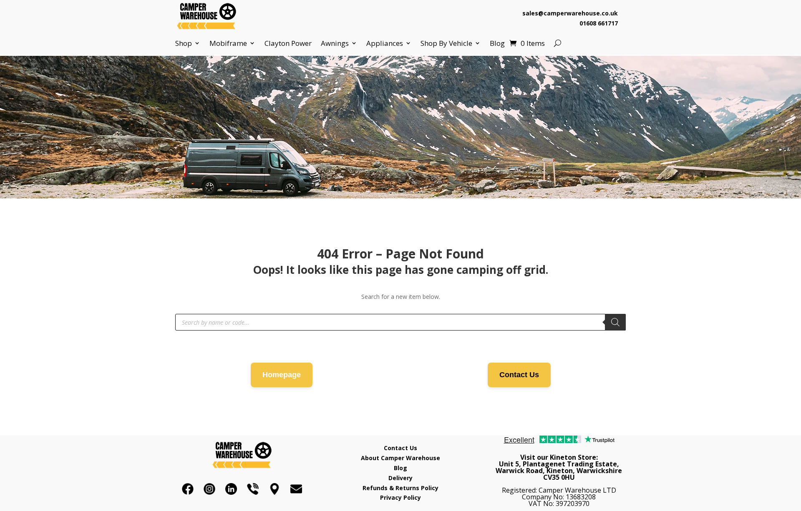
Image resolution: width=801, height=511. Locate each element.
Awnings (335, 43)
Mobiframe (228, 43)
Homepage (281, 375)
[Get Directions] (274, 489)
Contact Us (519, 375)
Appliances (384, 43)
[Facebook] (188, 489)
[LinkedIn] (231, 489)
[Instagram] (209, 489)
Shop (183, 43)
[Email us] (296, 489)
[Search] (615, 322)
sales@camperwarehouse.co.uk (570, 13)
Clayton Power (288, 43)
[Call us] (253, 489)
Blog (497, 43)
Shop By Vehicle (446, 43)
